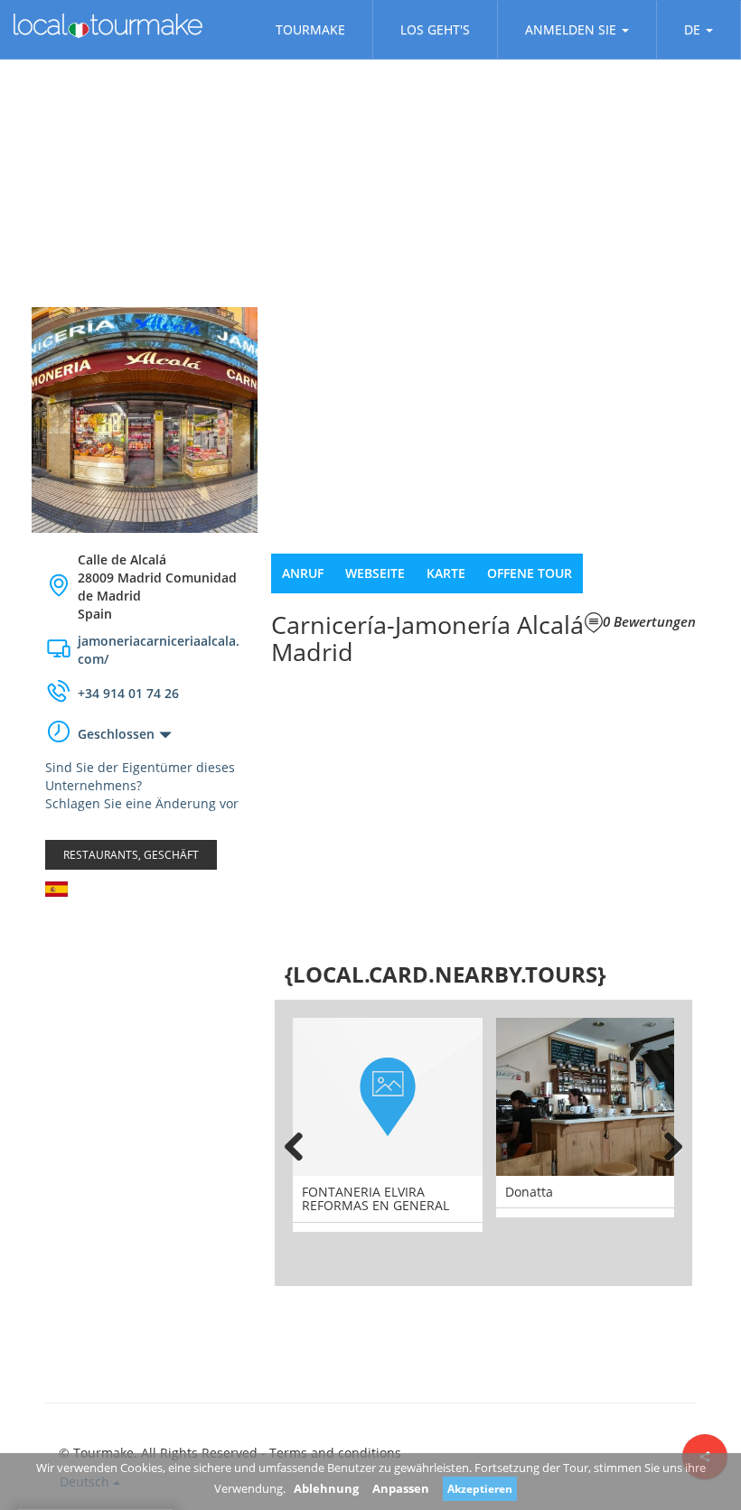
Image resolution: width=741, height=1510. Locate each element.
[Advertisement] (144, 1018)
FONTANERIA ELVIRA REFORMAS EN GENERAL (375, 1198)
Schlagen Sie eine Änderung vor (142, 803)
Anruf (303, 573)
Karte (446, 573)
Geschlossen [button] (116, 733)
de (692, 29)
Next (665, 1143)
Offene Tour (529, 573)
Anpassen (400, 1488)
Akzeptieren (479, 1488)
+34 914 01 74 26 (128, 693)
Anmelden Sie (570, 29)
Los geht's (435, 29)
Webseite (375, 573)
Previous (302, 1143)
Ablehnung (326, 1488)
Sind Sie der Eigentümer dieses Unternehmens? (140, 776)
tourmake (310, 29)
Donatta (529, 1191)
